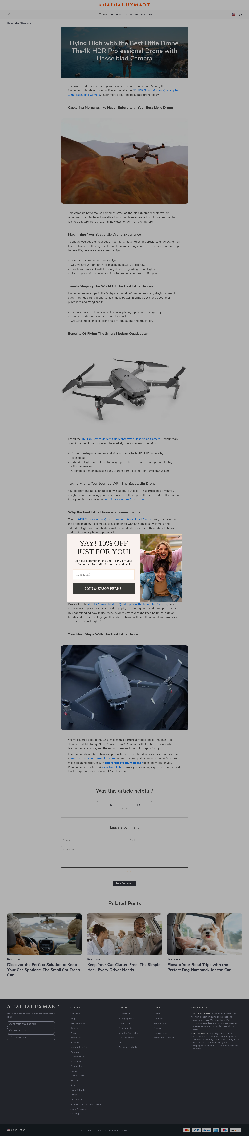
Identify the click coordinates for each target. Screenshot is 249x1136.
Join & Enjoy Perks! (104, 588)
